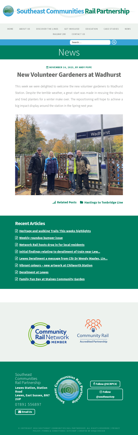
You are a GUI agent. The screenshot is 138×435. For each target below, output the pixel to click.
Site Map (71, 431)
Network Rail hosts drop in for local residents (51, 245)
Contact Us (78, 34)
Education (92, 29)
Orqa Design (98, 431)
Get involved (72, 29)
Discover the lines (47, 29)
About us (24, 29)
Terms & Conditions (53, 431)
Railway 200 (59, 34)
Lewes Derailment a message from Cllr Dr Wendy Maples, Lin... (63, 258)
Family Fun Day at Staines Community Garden (52, 279)
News (128, 29)
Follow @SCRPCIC (106, 384)
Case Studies (111, 29)
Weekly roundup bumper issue (41, 238)
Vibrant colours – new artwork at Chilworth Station (55, 265)
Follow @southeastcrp (105, 394)
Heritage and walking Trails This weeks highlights (55, 231)
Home (10, 29)
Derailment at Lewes (34, 272)
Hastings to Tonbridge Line (103, 202)
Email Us (27, 412)
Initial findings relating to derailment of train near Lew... (59, 251)
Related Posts (67, 202)
